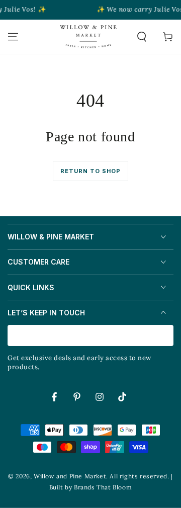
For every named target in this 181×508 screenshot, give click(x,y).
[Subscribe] (167, 336)
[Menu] (13, 36)
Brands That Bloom (103, 487)
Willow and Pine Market (70, 476)
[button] (142, 36)
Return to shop (90, 171)
